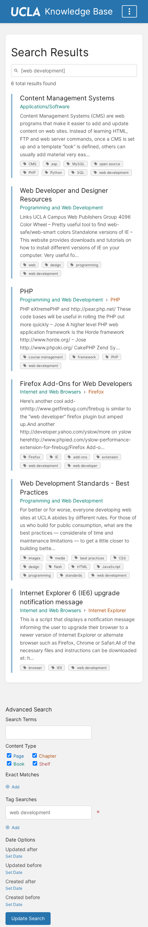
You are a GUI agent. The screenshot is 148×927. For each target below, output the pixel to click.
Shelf (44, 764)
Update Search (28, 918)
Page (19, 756)
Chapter (47, 756)
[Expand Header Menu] (129, 11)
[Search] (17, 70)
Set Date (14, 856)
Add (15, 786)
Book (19, 764)
